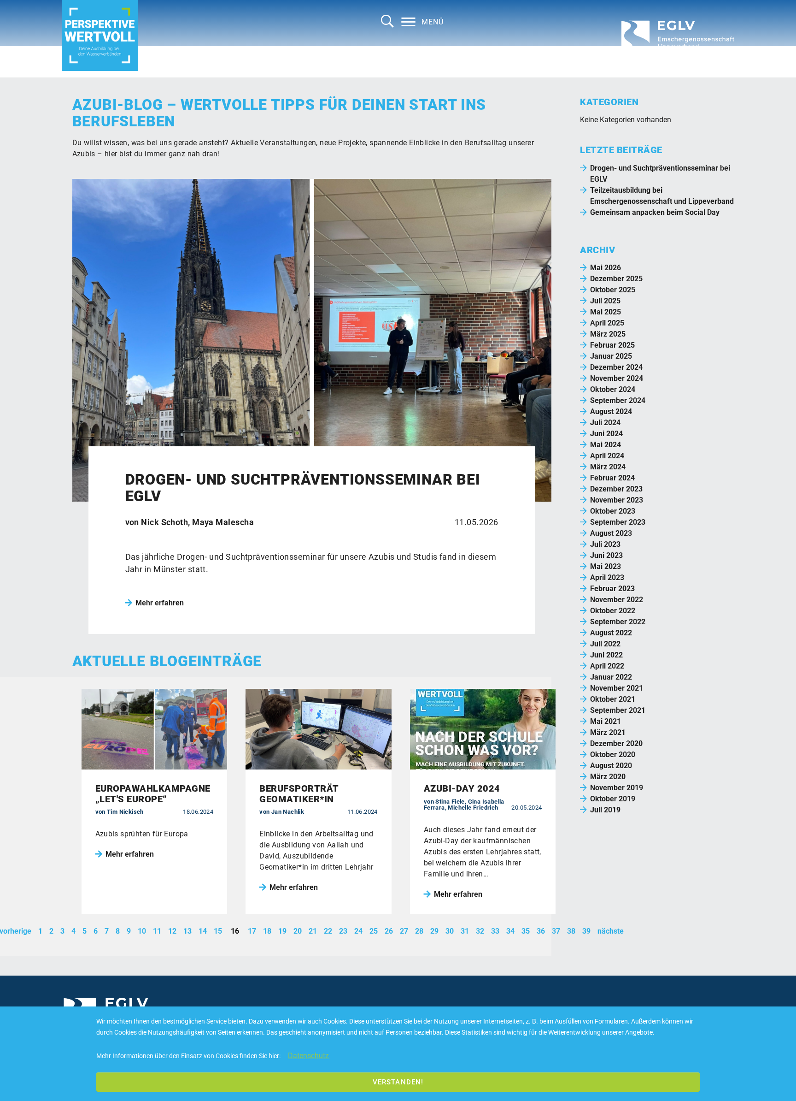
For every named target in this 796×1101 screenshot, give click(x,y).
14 (203, 931)
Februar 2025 (612, 345)
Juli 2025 (605, 300)
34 (510, 931)
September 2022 (617, 621)
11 (157, 931)
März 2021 (608, 732)
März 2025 (608, 334)
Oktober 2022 (612, 610)
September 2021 (617, 710)
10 (142, 931)
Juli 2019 (605, 809)
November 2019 (616, 787)
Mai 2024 (605, 444)
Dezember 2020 (616, 743)
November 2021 (616, 688)
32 (480, 931)
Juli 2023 (605, 544)
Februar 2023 (612, 588)
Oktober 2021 (612, 699)
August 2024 (611, 411)
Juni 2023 (606, 555)
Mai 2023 (605, 566)
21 (313, 931)
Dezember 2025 (616, 278)
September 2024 (617, 400)
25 (373, 931)
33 (495, 931)
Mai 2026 (605, 267)
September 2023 (617, 522)
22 (328, 931)
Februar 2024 (612, 478)
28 (419, 931)
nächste (610, 931)
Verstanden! (398, 1082)
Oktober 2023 (612, 511)
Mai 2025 (605, 312)
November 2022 (616, 599)
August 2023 (611, 533)
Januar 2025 (611, 356)
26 (389, 931)
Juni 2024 (606, 433)
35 (525, 931)
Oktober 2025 (612, 289)
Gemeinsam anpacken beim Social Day (655, 212)
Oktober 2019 (612, 798)
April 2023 (607, 577)
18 (267, 931)
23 (343, 931)
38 (571, 931)
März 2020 (608, 776)
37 (556, 931)
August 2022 (611, 632)
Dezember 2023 (616, 489)
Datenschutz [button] (308, 1055)
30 (449, 931)
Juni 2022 (606, 655)
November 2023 (616, 500)
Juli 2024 (605, 422)
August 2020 (611, 765)
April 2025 (607, 323)
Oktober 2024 (612, 389)
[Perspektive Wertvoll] (100, 35)
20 (297, 931)
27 (404, 931)
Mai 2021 (605, 721)
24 (358, 931)
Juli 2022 (605, 643)
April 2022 (607, 666)
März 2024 (608, 466)
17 (252, 931)
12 (172, 931)
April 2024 (607, 455)
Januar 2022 (611, 677)
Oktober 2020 (612, 754)
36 (541, 931)
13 (187, 931)
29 (434, 931)
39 (586, 931)
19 (282, 931)
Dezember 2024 (616, 367)
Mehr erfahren (159, 602)
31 (465, 931)
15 (218, 931)
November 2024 (616, 378)
